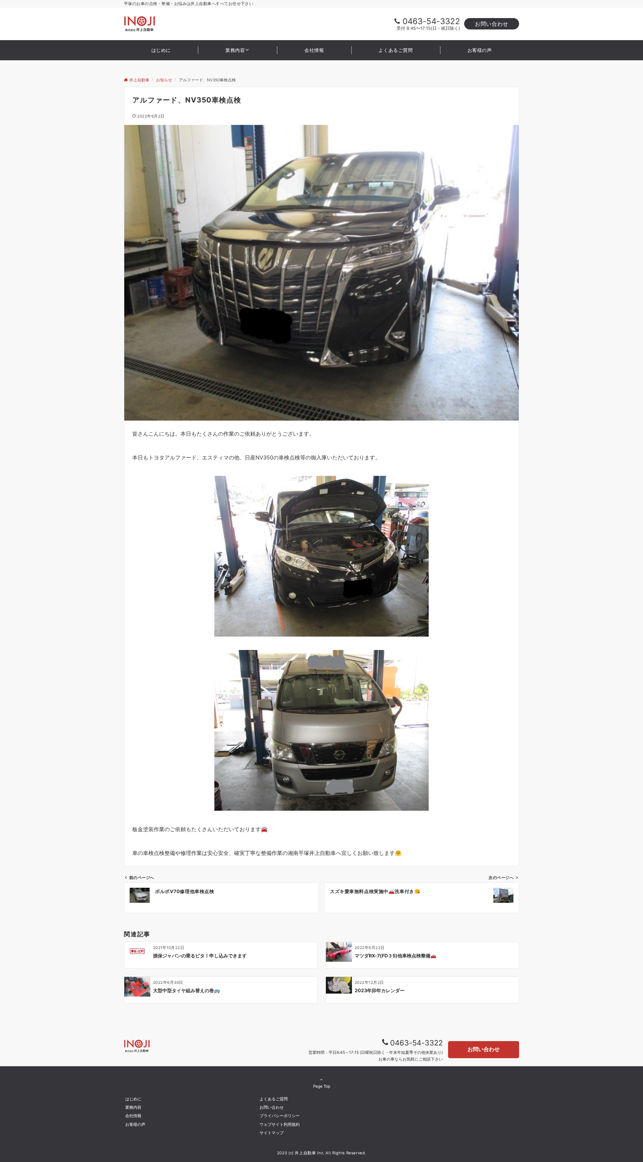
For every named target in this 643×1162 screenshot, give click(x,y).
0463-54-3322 (431, 21)
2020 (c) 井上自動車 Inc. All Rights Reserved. (321, 1153)
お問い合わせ (491, 23)
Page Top (321, 1086)
